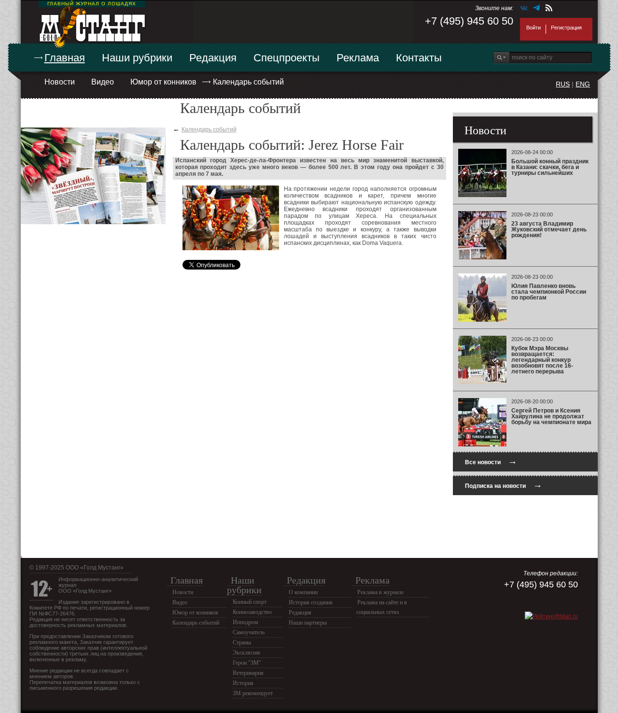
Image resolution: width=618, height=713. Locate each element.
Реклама (358, 58)
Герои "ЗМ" (247, 662)
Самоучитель (249, 632)
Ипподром (245, 622)
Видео (102, 82)
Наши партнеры (308, 622)
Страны (242, 642)
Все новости (491, 461)
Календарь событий (248, 82)
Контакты (419, 58)
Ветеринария (248, 673)
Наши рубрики (137, 58)
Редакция (213, 58)
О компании (303, 592)
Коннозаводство (252, 612)
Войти (533, 27)
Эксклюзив (246, 652)
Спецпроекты (286, 58)
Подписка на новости (503, 485)
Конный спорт (250, 602)
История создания (311, 602)
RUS (563, 84)
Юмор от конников (163, 82)
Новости (59, 82)
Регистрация (566, 27)
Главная (64, 58)
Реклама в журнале (380, 592)
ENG (583, 84)
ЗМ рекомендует (253, 693)
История (243, 683)
